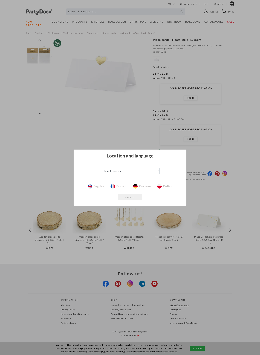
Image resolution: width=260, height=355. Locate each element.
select (130, 197)
